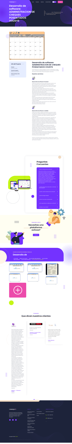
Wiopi (12, 439)
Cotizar (60, 1)
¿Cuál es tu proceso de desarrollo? (45, 199)
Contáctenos (34, 101)
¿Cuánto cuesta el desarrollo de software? (47, 191)
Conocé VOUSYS (39, 411)
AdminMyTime (29, 439)
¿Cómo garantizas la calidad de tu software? (47, 203)
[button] (34, 399)
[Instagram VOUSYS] (16, 420)
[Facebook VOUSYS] (10, 420)
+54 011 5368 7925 (50, 414)
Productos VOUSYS (30, 432)
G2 (46, 421)
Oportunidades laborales (40, 413)
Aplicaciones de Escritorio (15, 71)
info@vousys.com (50, 418)
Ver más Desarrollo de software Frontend (38, 103)
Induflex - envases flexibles (25, 439)
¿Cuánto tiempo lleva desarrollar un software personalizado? (47, 187)
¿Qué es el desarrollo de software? (45, 169)
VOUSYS (16, 436)
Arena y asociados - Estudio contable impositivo (18, 439)
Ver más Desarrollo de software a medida (38, 134)
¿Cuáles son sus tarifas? (43, 207)
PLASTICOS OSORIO (14, 68)
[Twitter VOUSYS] (13, 420)
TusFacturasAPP (10, 439)
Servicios (29, 409)
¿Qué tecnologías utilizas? (44, 195)
